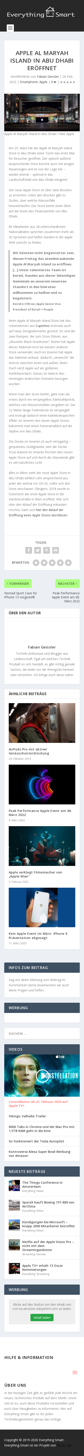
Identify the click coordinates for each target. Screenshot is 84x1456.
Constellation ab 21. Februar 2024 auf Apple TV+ (38, 1104)
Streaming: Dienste (34, 1254)
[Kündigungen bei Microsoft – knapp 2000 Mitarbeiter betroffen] (14, 1225)
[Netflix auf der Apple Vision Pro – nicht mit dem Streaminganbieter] (14, 1244)
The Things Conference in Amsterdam (42, 1184)
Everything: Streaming (35, 1274)
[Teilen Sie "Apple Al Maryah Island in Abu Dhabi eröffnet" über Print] (55, 550)
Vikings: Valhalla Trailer (27, 1116)
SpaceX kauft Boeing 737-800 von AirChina (48, 1204)
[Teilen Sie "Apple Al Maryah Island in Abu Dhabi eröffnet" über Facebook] (28, 550)
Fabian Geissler (48, 76)
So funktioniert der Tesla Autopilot (36, 1141)
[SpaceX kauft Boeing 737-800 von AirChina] (14, 1205)
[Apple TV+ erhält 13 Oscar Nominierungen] (14, 1268)
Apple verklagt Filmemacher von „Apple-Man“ (35, 874)
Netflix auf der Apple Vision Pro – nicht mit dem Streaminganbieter (48, 1246)
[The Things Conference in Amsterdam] (14, 1185)
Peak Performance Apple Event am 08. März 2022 (40, 813)
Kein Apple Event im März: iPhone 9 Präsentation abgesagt (38, 935)
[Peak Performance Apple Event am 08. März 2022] (42, 784)
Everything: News (32, 1191)
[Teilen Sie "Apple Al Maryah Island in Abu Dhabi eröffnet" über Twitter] (37, 550)
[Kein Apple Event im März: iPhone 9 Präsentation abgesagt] (42, 907)
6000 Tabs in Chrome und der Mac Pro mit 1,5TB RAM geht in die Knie (42, 1129)
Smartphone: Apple (33, 82)
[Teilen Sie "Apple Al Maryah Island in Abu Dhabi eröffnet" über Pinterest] (46, 550)
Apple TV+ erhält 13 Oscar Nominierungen (42, 1267)
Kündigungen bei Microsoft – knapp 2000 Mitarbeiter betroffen (48, 1224)
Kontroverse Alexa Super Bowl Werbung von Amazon (39, 1154)
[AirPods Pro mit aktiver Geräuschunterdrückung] (42, 723)
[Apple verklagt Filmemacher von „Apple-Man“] (42, 846)
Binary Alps (65, 1445)
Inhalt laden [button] (42, 1317)
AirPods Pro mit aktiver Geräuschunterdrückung (29, 751)
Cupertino (43, 326)
